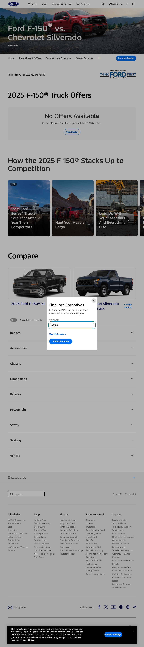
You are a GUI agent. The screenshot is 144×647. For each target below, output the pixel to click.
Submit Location (61, 341)
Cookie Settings (113, 634)
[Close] (93, 300)
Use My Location (57, 334)
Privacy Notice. (27, 640)
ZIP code (53, 320)
